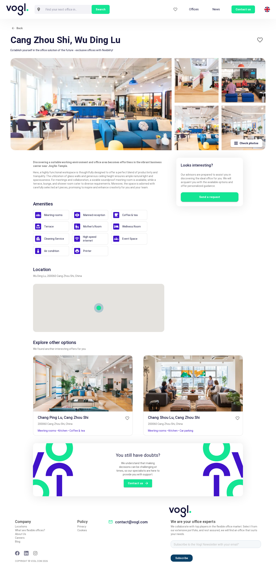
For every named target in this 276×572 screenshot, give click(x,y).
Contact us (135, 483)
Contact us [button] (243, 9)
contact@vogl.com (131, 522)
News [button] (216, 9)
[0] (175, 9)
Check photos (249, 143)
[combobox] (67, 9)
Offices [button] (194, 9)
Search (101, 9)
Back (20, 28)
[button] (259, 39)
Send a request (209, 197)
